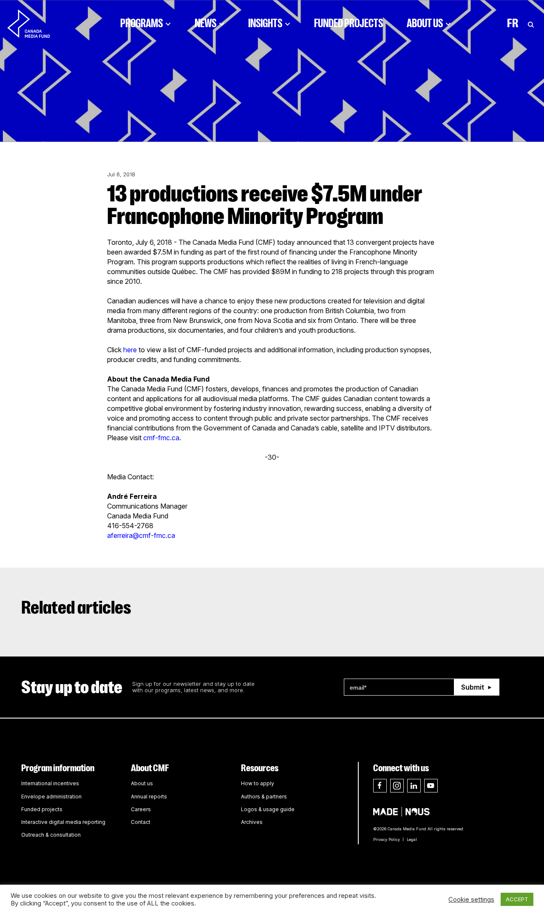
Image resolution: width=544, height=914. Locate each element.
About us (142, 783)
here (130, 349)
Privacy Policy (386, 839)
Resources (259, 768)
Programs (141, 23)
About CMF (150, 768)
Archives (252, 822)
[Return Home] (35, 23)
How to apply (257, 783)
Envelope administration (51, 796)
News (205, 23)
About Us (425, 23)
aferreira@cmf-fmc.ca (141, 535)
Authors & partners (264, 796)
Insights (265, 23)
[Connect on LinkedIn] (414, 785)
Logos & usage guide (268, 809)
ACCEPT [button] (517, 899)
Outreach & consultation (51, 835)
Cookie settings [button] (471, 899)
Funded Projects (348, 23)
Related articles (76, 607)
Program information (57, 768)
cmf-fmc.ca (161, 437)
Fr (512, 23)
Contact (140, 822)
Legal (412, 839)
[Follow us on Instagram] (397, 785)
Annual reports (149, 796)
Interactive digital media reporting (63, 822)
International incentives (50, 783)
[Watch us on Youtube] (431, 785)
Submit (472, 687)
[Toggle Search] (531, 23)
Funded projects (41, 809)
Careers (141, 809)
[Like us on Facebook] (380, 785)
